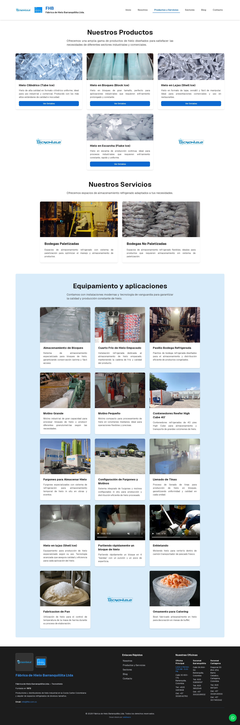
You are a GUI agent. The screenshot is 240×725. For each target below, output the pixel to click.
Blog (125, 674)
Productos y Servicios (134, 665)
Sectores (127, 669)
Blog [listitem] (203, 9)
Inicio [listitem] (128, 9)
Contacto (127, 678)
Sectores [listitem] (190, 9)
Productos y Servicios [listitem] (166, 9)
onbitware (127, 717)
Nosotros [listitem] (143, 9)
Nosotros (127, 660)
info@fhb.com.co (29, 702)
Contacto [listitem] (218, 9)
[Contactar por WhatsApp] (233, 718)
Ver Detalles (49, 103)
